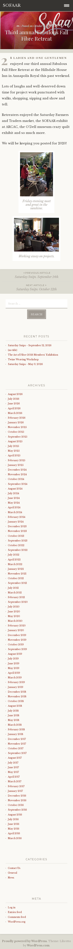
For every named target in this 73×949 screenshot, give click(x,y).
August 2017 (15, 757)
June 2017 (13, 767)
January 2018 (15, 734)
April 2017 (14, 776)
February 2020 (17, 625)
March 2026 (15, 413)
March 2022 (15, 564)
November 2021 (17, 573)
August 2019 (15, 653)
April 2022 (14, 559)
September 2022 (18, 550)
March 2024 (15, 512)
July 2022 (13, 554)
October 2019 (16, 644)
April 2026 (14, 408)
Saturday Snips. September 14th (36, 275)
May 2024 (14, 502)
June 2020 (14, 611)
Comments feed (17, 917)
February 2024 (16, 517)
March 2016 (15, 838)
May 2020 (14, 616)
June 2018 (13, 715)
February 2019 (16, 682)
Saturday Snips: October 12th (36, 287)
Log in (11, 907)
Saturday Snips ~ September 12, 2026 (29, 345)
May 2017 (13, 772)
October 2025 (16, 431)
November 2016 (17, 800)
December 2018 (17, 691)
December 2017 (17, 739)
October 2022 (16, 545)
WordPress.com (38, 945)
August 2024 (15, 488)
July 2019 (13, 658)
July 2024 (13, 493)
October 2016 (16, 805)
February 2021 (16, 597)
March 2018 (15, 724)
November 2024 (17, 474)
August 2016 (15, 814)
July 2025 (13, 446)
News (11, 877)
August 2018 (15, 705)
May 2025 (14, 450)
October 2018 (16, 701)
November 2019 (17, 639)
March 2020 (15, 620)
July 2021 (13, 587)
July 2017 (13, 762)
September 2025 (17, 436)
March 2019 (15, 677)
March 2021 (15, 592)
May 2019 (13, 668)
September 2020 (18, 602)
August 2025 (15, 441)
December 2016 (17, 795)
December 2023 (17, 526)
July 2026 (13, 398)
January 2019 (15, 687)
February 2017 (16, 786)
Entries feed (15, 912)
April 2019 (14, 672)
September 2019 (17, 649)
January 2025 (16, 465)
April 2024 (14, 507)
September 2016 (17, 809)
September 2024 (17, 484)
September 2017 (17, 753)
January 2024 (16, 521)
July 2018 (13, 710)
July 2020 (13, 606)
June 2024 (14, 498)
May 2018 (13, 720)
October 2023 (16, 536)
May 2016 (13, 828)
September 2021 (17, 583)
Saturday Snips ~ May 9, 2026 (25, 364)
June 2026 (14, 403)
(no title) (12, 350)
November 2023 (17, 531)
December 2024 (17, 469)
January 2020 (16, 630)
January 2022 (16, 569)
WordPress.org (16, 921)
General (12, 872)
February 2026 (16, 417)
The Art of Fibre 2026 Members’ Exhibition (33, 354)
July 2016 (13, 819)
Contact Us (14, 868)
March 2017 (14, 781)
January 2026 (16, 422)
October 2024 (16, 479)
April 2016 (14, 833)
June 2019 (13, 663)
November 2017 (17, 743)
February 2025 (16, 460)
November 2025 (17, 427)
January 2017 (15, 791)
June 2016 (13, 824)
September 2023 (17, 540)
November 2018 (17, 696)
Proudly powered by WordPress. (25, 941)
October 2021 (16, 578)
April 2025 (14, 455)
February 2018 (16, 729)
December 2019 (17, 635)
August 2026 (15, 394)
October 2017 (15, 748)
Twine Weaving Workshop (23, 359)
